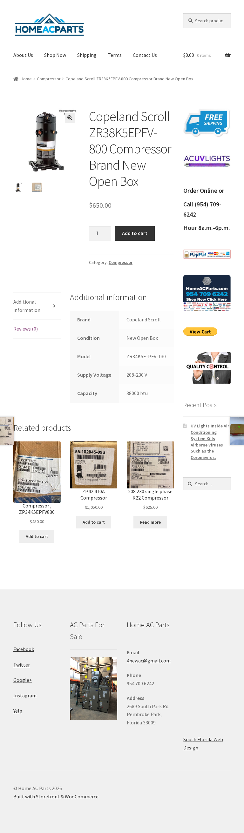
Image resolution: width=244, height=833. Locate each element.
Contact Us (145, 55)
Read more (150, 522)
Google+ (22, 680)
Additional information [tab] (26, 306)
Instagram (25, 695)
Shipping (87, 55)
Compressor (49, 79)
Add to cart (134, 233)
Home (26, 79)
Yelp (17, 711)
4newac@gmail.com (149, 660)
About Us (23, 55)
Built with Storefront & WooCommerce (55, 796)
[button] (70, 118)
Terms (115, 55)
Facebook (23, 649)
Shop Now (55, 55)
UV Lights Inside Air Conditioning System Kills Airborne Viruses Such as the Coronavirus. (210, 441)
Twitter (21, 665)
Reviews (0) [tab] (25, 329)
